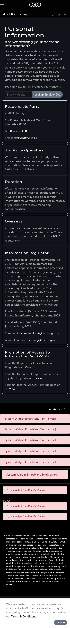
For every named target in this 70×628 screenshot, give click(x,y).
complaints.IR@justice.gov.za (40, 333)
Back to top (54, 409)
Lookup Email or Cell (47, 94)
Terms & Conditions (23, 616)
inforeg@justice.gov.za (43, 340)
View (28, 367)
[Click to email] (59, 14)
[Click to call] (53, 14)
